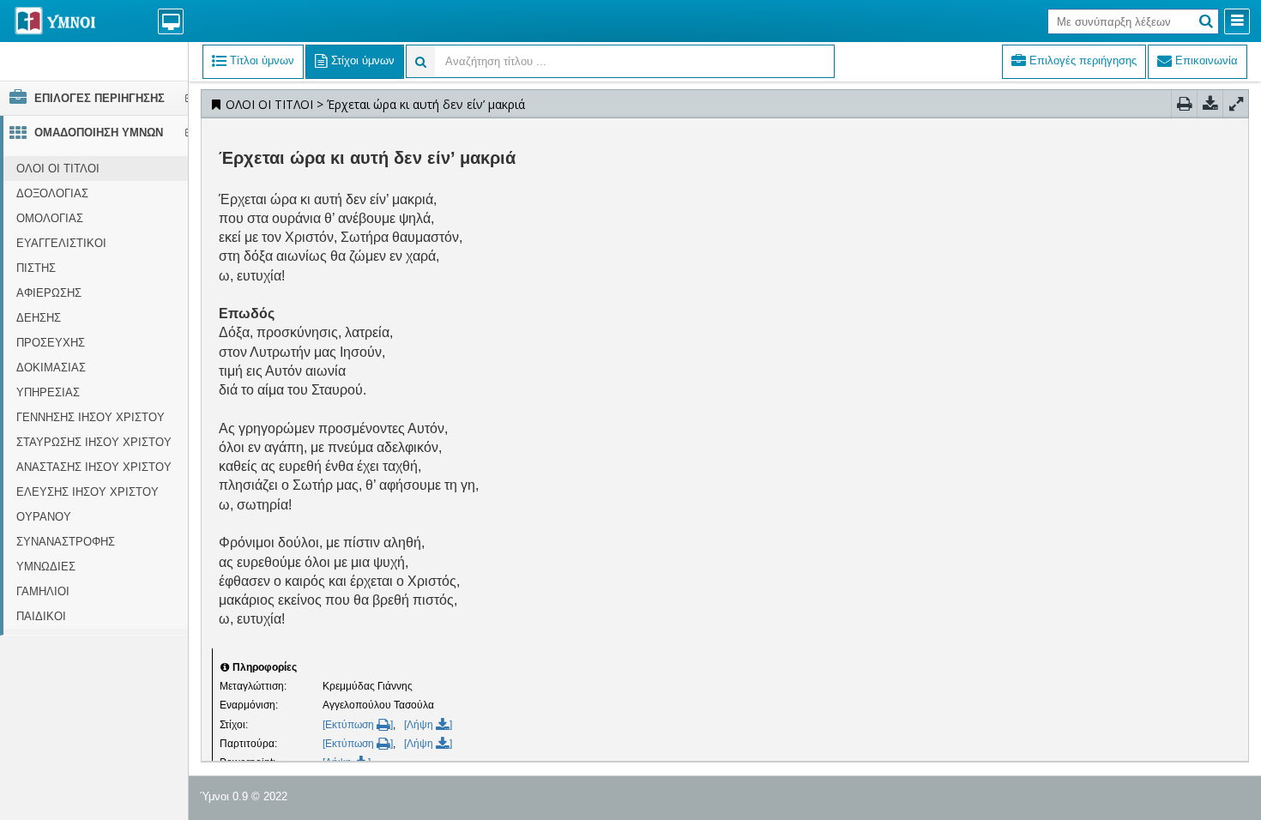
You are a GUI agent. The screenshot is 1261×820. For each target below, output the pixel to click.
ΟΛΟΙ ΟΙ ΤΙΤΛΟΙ (58, 168)
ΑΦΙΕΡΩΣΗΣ (48, 292)
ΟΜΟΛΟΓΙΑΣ (49, 218)
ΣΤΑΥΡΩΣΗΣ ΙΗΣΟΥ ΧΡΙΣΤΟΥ (94, 442)
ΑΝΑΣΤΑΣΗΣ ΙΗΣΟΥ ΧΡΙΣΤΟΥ (94, 467)
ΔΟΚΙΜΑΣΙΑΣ (51, 367)
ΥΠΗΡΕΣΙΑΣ (48, 392)
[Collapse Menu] (1237, 21)
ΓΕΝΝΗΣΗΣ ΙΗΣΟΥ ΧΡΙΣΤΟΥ (90, 417)
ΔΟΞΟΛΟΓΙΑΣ (52, 193)
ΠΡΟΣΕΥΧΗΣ (50, 342)
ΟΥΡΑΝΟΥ (43, 516)
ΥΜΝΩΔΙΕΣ (45, 566)
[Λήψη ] (428, 725)
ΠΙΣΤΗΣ (36, 268)
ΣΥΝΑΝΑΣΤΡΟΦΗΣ (65, 541)
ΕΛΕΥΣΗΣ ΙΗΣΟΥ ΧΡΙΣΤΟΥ (87, 491)
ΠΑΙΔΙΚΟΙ (41, 616)
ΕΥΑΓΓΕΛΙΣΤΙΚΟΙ (61, 243)
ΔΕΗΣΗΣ (38, 317)
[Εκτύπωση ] (358, 725)
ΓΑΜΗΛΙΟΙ (42, 591)
